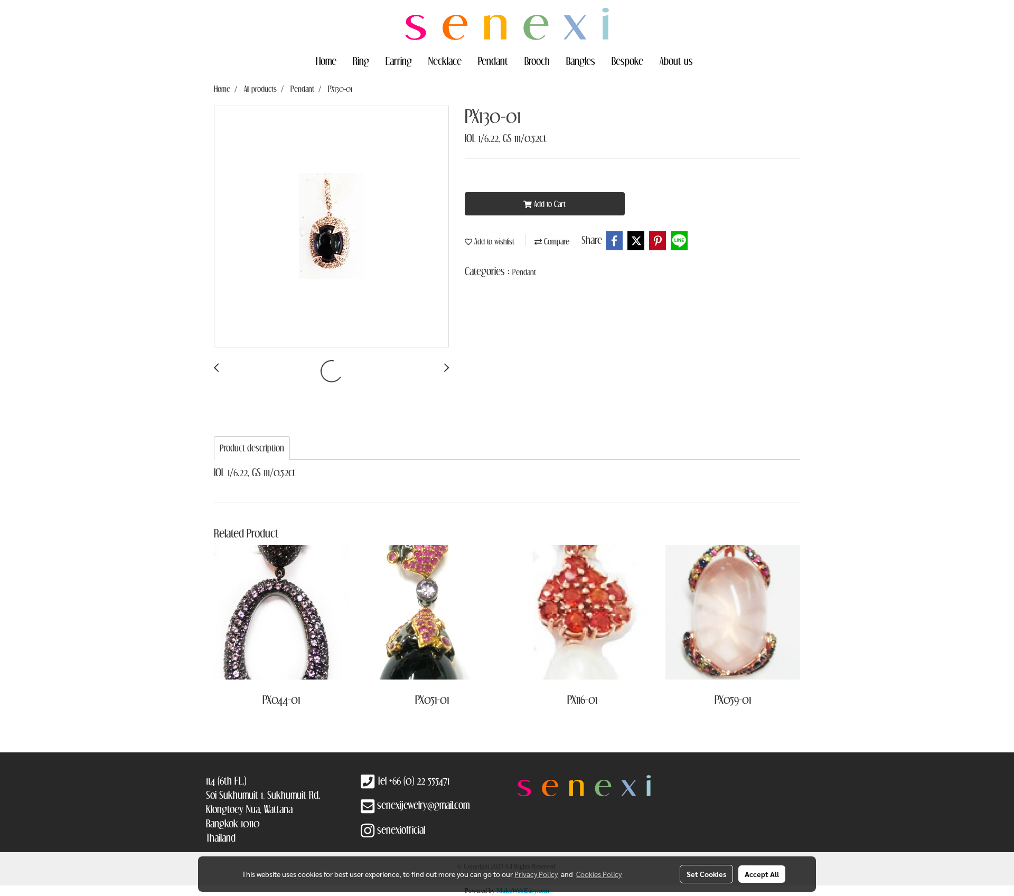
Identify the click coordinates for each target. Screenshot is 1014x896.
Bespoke (627, 61)
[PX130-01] (331, 227)
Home (326, 61)
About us (676, 61)
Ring (361, 61)
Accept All (762, 874)
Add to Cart (549, 204)
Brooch (537, 61)
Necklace (445, 61)
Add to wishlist (493, 241)
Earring (399, 61)
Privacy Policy (536, 874)
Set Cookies (706, 874)
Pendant (493, 61)
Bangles (580, 61)
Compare (555, 241)
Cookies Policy (599, 874)
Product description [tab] (252, 448)
